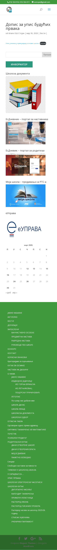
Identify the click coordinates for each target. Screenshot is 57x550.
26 (27, 281)
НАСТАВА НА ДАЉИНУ (18, 369)
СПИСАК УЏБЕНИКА (20, 517)
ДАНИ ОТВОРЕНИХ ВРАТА (23, 449)
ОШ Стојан (19, 33)
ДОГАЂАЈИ (12, 325)
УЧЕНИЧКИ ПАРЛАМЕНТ (22, 521)
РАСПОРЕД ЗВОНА (19, 502)
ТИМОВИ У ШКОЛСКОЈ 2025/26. (22, 470)
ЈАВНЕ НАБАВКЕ (15, 313)
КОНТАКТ (12, 353)
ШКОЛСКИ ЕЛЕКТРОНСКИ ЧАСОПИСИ (25, 482)
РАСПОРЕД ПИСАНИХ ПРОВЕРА (25, 506)
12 (27, 268)
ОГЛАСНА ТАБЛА (15, 421)
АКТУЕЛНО (12, 317)
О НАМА (11, 373)
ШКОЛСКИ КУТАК (16, 486)
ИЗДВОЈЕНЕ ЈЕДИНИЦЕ (21, 381)
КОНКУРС (12, 349)
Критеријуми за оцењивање (20, 361)
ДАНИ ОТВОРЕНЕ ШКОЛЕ (23, 445)
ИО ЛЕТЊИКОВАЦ (23, 388)
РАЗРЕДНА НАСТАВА (20, 340)
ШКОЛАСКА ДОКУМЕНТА (22, 413)
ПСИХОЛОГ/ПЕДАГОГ (17, 438)
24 (14, 281)
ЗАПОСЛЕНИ (13, 329)
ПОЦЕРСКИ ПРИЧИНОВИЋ (27, 392)
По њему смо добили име (23, 400)
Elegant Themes (28, 543)
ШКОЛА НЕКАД (18, 409)
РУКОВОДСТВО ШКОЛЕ (22, 345)
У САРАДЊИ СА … (16, 474)
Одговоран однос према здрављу (23, 425)
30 (8, 288)
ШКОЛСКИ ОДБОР (19, 417)
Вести (42, 33)
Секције (11, 461)
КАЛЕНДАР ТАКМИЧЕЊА (22, 493)
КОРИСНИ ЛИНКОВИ (17, 357)
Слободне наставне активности (22, 465)
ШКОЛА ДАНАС (18, 405)
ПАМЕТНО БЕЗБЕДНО (21, 457)
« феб (8, 292)
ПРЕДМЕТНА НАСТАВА (21, 336)
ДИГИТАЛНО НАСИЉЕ (21, 489)
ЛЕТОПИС (15, 396)
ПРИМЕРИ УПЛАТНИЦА (22, 497)
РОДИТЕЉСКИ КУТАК (17, 442)
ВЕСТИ (11, 321)
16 (8, 275)
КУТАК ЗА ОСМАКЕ (16, 365)
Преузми (43, 43)
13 (34, 268)
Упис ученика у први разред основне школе (22, 43)
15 (47, 268)
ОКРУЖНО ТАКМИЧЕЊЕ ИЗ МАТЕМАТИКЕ (27, 429)
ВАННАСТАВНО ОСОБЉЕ (22, 332)
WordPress (28, 546)
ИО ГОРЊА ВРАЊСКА (25, 384)
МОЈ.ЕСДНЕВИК (18, 453)
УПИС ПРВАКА (14, 478)
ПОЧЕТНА (12, 433)
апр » (14, 292)
